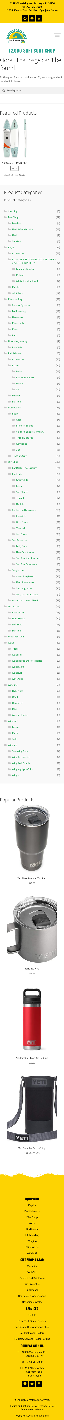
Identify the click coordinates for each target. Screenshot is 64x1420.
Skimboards (14, 407)
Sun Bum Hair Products (28, 558)
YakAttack (17, 293)
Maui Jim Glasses (25, 582)
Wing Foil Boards (21, 763)
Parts (15, 335)
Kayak (11, 247)
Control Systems (21, 305)
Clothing (13, 211)
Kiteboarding (15, 299)
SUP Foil (16, 401)
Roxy (14, 708)
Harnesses (17, 317)
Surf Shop (13, 461)
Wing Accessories (21, 757)
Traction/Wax (19, 455)
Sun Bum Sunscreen (26, 564)
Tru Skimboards (24, 437)
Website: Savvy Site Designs (32, 1415)
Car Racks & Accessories (24, 467)
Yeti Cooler (22, 534)
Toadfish (20, 528)
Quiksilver (17, 702)
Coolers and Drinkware (24, 510)
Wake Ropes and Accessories (27, 660)
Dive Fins (16, 223)
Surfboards (14, 606)
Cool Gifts (17, 473)
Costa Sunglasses (25, 576)
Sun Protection (20, 540)
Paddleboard (14, 353)
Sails (14, 738)
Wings (15, 775)
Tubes (15, 648)
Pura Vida (17, 347)
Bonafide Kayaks (25, 268)
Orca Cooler (22, 522)
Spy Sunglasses (24, 588)
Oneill (15, 696)
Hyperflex (17, 690)
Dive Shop (13, 217)
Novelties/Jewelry (17, 341)
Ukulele (20, 504)
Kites (15, 329)
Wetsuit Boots (19, 714)
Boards (16, 365)
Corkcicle (21, 516)
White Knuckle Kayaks (27, 281)
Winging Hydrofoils (22, 769)
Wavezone (21, 443)
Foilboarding (19, 311)
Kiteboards (18, 323)
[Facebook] (25, 18)
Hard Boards (18, 618)
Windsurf (13, 721)
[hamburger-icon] (57, 35)
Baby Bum (21, 546)
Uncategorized (16, 636)
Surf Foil (16, 630)
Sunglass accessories (27, 594)
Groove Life (22, 479)
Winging (12, 745)
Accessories (18, 253)
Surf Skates (22, 492)
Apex (18, 419)
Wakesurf (17, 672)
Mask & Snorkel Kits (22, 229)
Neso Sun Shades (25, 552)
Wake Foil (17, 654)
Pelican (20, 275)
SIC (18, 389)
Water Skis (17, 678)
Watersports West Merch (25, 600)
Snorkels (16, 241)
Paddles (16, 287)
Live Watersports (25, 377)
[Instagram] (39, 18)
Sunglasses (18, 570)
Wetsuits (13, 684)
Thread (20, 497)
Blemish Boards (24, 425)
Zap (18, 449)
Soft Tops (17, 624)
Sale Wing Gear (20, 751)
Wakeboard (18, 666)
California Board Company (30, 431)
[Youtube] (32, 18)
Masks (15, 235)
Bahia (19, 371)
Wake (11, 642)
